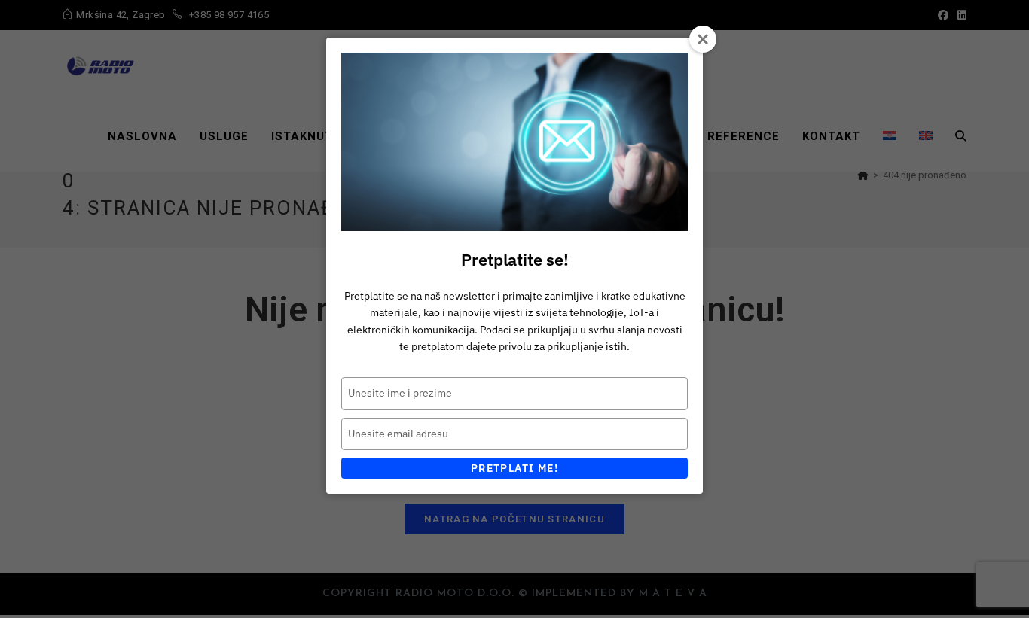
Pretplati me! (514, 468)
